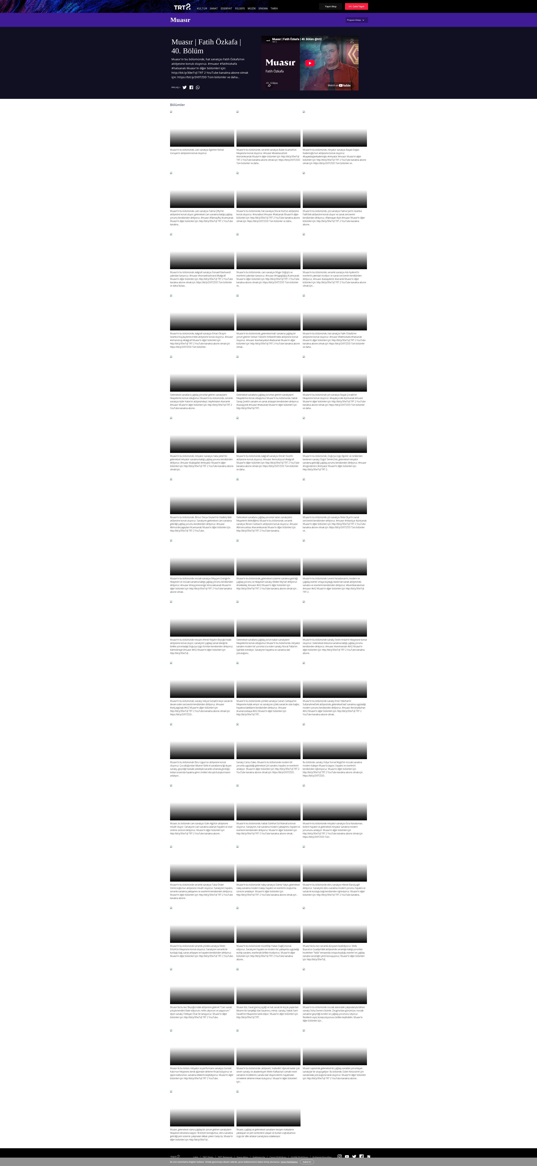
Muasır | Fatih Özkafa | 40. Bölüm (206, 46)
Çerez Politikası (278, 1157)
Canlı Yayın (358, 6)
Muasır (180, 19)
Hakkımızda (259, 1157)
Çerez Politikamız (289, 1162)
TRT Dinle (208, 1157)
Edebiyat (226, 8)
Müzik (252, 8)
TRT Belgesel (225, 1157)
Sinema (263, 8)
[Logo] (177, 1157)
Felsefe (240, 8)
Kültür (202, 8)
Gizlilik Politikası (299, 1157)
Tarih (274, 8)
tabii (195, 1157)
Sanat (214, 8)
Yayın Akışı (330, 6)
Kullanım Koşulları (322, 1157)
